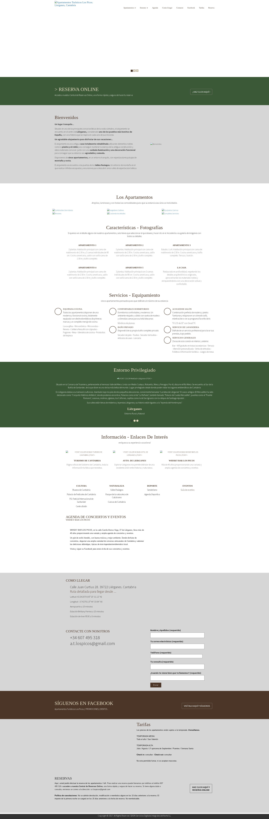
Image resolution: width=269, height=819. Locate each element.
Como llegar (167, 8)
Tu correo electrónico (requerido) (166, 641)
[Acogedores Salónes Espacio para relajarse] (115, 210)
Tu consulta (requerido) (161, 661)
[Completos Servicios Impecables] (170, 213)
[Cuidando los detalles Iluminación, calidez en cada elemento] (116, 213)
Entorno (143, 8)
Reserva (211, 8)
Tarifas (201, 8)
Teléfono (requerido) (160, 652)
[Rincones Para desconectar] (57, 213)
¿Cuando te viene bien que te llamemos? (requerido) (175, 673)
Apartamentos (128, 8)
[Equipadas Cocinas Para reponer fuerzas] (170, 210)
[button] (3, 39)
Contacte (179, 8)
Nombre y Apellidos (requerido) (165, 630)
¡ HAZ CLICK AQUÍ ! (201, 91)
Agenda (155, 8)
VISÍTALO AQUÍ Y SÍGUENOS (197, 705)
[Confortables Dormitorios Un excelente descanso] (63, 210)
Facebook (191, 8)
